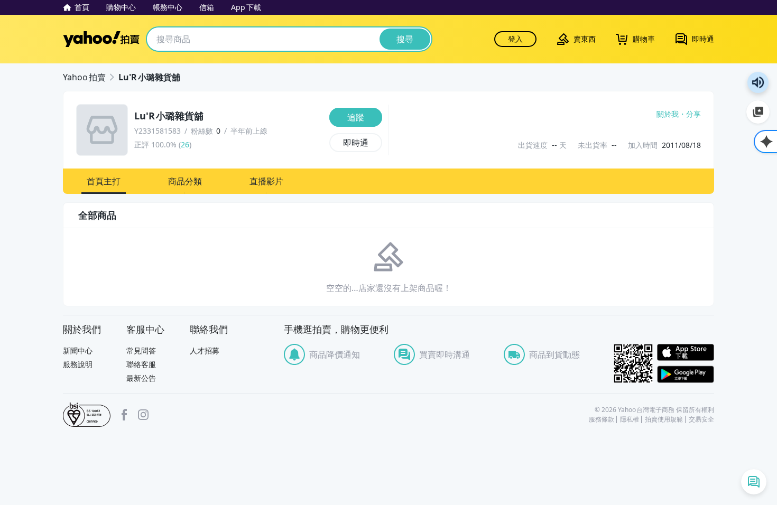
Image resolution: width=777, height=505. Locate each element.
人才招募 (204, 350)
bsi (86, 415)
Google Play (685, 374)
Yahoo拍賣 (101, 39)
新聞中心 (77, 350)
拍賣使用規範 (664, 419)
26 (185, 144)
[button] (103, 181)
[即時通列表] (753, 481)
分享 (693, 114)
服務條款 (601, 419)
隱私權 (629, 419)
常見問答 (141, 350)
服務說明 (77, 364)
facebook (124, 414)
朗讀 (758, 82)
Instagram (143, 414)
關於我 (667, 114)
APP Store (685, 352)
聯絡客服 (141, 364)
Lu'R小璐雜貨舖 (149, 77)
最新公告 (141, 378)
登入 (515, 39)
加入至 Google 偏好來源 (758, 112)
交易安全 (701, 419)
